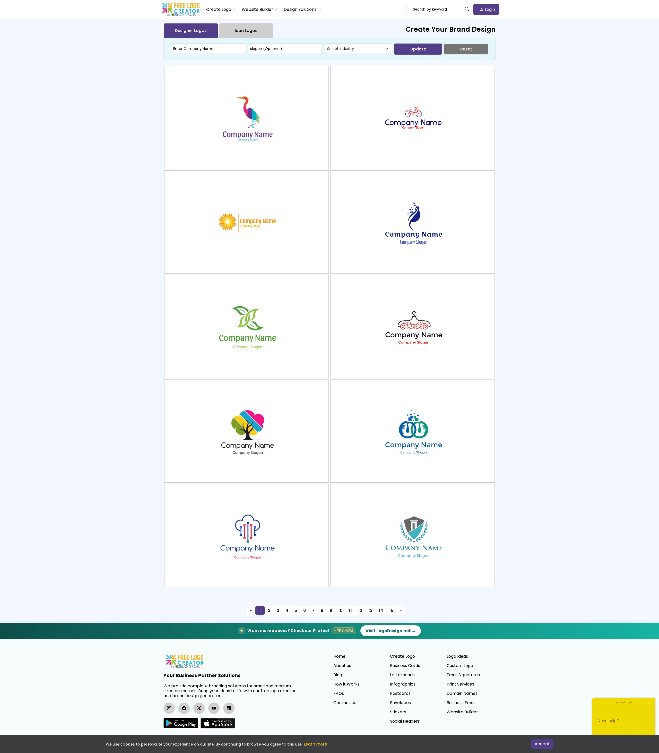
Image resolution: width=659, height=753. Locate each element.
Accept (542, 744)
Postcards (400, 693)
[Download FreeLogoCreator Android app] (180, 723)
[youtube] (214, 708)
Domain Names (462, 693)
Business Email (461, 703)
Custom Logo (460, 666)
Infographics (402, 684)
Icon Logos (246, 30)
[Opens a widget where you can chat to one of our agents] (623, 723)
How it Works (346, 684)
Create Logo (402, 656)
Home (339, 656)
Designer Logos (191, 30)
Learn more (315, 744)
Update (418, 49)
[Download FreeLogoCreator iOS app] (217, 723)
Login (489, 9)
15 (391, 610)
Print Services (460, 684)
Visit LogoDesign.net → (391, 631)
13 (370, 610)
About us (342, 666)
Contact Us (344, 703)
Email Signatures (463, 675)
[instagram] (169, 708)
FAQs (338, 693)
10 (340, 610)
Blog (337, 675)
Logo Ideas (457, 656)
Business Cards (405, 666)
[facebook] (184, 708)
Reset (466, 49)
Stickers (398, 712)
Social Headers (405, 721)
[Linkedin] (229, 708)
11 (350, 610)
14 (381, 610)
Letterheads (402, 675)
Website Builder (462, 712)
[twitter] (199, 708)
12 (360, 610)
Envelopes (400, 703)
